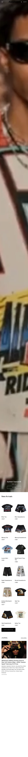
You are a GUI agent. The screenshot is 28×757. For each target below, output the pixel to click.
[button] (2, 2)
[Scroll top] (25, 754)
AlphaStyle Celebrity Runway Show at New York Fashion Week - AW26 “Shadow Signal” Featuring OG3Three (13, 662)
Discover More (8, 629)
